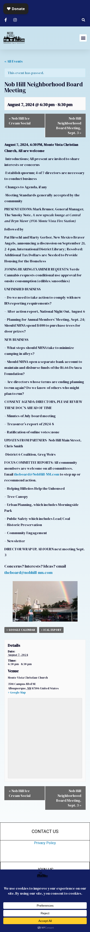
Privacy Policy (45, 843)
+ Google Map (17, 692)
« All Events (13, 61)
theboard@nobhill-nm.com (28, 572)
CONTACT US (45, 831)
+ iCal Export (51, 630)
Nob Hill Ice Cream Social (20, 120)
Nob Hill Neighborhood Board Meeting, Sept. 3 (68, 125)
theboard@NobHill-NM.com (36, 474)
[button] (83, 19)
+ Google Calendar (20, 630)
